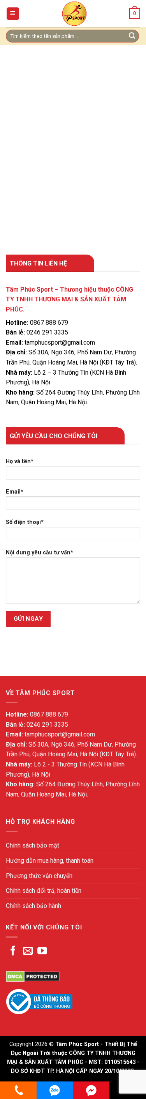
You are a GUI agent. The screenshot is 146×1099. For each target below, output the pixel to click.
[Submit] (132, 36)
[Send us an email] (28, 951)
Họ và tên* (19, 461)
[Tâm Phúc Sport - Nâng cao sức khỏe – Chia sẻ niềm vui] (74, 13)
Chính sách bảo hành (33, 906)
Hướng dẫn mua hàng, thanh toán (49, 860)
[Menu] (13, 13)
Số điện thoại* (25, 522)
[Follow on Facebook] (13, 951)
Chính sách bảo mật (32, 845)
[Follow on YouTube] (42, 951)
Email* (14, 491)
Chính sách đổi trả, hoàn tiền (43, 890)
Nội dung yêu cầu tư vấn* (39, 552)
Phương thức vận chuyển (39, 876)
